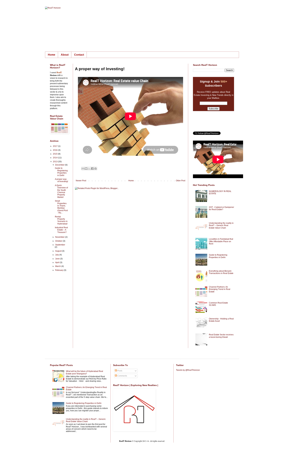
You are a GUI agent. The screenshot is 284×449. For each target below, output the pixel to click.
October (59, 241)
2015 (55, 154)
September (60, 245)
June (57, 259)
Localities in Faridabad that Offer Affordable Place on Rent (221, 241)
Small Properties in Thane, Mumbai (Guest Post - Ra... (61, 207)
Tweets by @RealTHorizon (188, 370)
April (57, 262)
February (59, 270)
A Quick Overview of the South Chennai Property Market (61, 191)
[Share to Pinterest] (95, 168)
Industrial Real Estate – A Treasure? (61, 229)
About (65, 54)
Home (51, 54)
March (58, 266)
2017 (55, 146)
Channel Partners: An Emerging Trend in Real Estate (219, 289)
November (60, 237)
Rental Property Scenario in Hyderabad (61, 220)
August (58, 251)
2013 (55, 161)
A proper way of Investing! (61, 180)
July (57, 255)
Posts (119, 371)
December (60, 165)
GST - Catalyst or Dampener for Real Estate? (221, 208)
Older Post (180, 180)
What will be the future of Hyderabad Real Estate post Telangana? (84, 372)
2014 (55, 158)
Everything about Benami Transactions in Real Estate (221, 272)
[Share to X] (89, 168)
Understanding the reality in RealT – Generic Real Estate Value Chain (221, 225)
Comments (122, 376)
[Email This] (83, 168)
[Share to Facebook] (92, 168)
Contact (79, 54)
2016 (55, 150)
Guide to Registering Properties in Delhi (61, 171)
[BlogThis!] (86, 168)
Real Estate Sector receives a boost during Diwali (221, 336)
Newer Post (81, 180)
